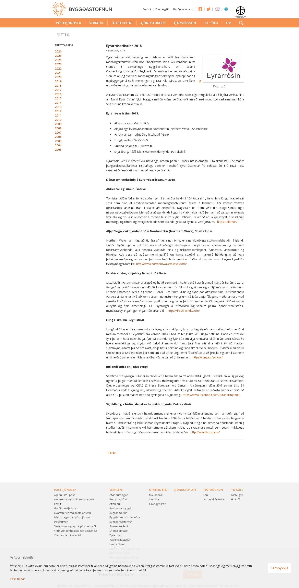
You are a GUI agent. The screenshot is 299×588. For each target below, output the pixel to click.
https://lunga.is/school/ (208, 357)
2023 (58, 64)
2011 (58, 115)
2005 (58, 141)
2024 (58, 60)
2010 (58, 120)
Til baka (111, 453)
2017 (58, 90)
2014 (58, 103)
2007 (58, 132)
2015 (58, 98)
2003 (58, 149)
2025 (58, 56)
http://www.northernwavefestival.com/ (161, 264)
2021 (58, 73)
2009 (58, 124)
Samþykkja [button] (279, 568)
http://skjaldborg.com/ (205, 432)
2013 (58, 107)
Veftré (147, 9)
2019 (58, 81)
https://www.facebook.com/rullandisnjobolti (211, 395)
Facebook (200, 9)
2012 (58, 111)
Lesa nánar (17, 579)
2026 (58, 51)
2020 (58, 77)
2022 (58, 68)
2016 (58, 94)
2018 (58, 85)
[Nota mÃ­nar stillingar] (226, 10)
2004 (58, 145)
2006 (58, 137)
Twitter (208, 9)
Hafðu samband (183, 9)
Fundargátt (162, 9)
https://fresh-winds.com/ (184, 311)
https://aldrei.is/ (227, 222)
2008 (58, 128)
